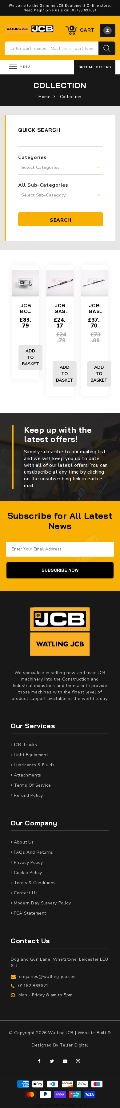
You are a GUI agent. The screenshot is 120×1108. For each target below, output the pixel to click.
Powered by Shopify (74, 1105)
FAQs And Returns (33, 852)
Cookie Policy (27, 873)
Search (60, 220)
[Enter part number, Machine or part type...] (106, 48)
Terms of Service (32, 785)
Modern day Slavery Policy (42, 903)
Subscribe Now (60, 570)
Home (44, 97)
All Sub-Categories (43, 185)
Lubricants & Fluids (34, 765)
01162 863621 (33, 986)
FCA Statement (29, 913)
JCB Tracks (25, 745)
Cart (82, 29)
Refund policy (28, 795)
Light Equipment (30, 755)
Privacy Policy (28, 862)
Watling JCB (53, 1105)
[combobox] (51, 48)
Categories (32, 157)
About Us (23, 842)
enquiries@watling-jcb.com (48, 976)
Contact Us (25, 893)
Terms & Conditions (34, 883)
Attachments (27, 775)
